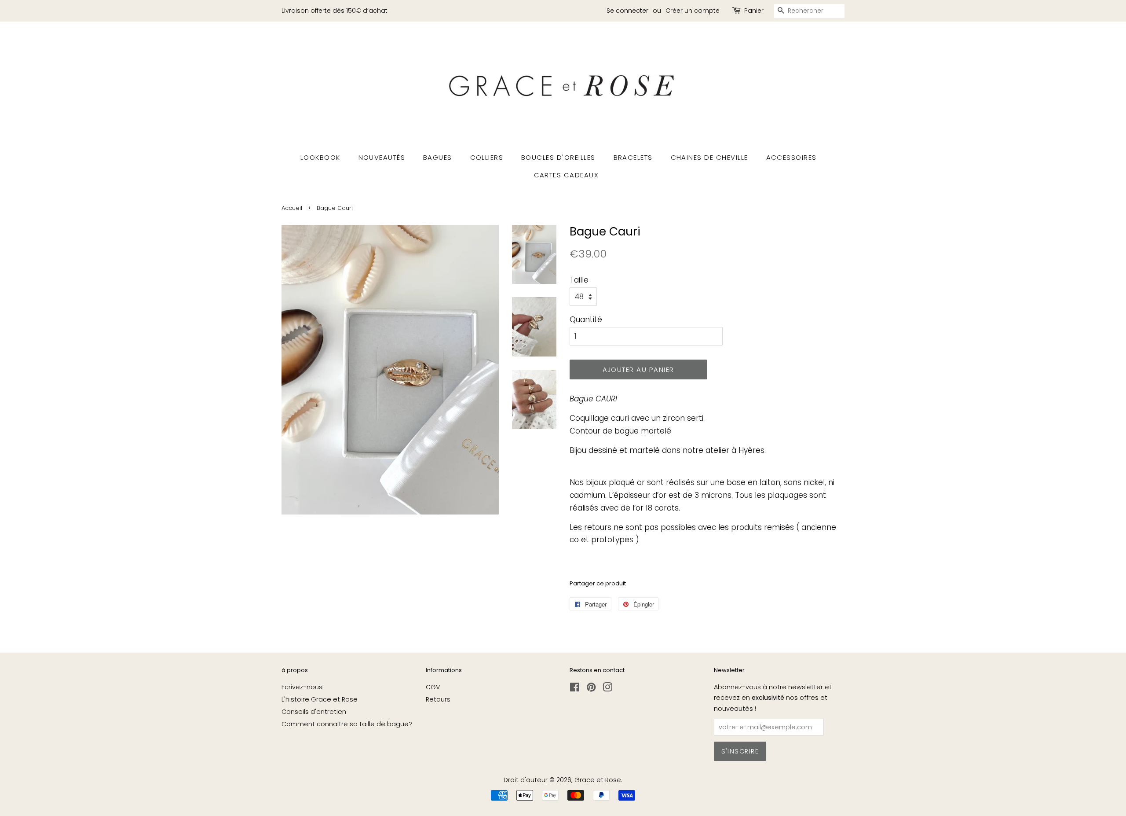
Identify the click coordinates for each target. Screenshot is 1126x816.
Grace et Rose (597, 780)
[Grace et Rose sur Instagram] (607, 688)
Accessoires (791, 157)
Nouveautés (382, 157)
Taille (579, 280)
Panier (754, 10)
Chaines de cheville (710, 157)
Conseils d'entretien (314, 711)
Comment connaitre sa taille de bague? (347, 724)
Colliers (487, 157)
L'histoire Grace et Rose (320, 699)
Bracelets (633, 157)
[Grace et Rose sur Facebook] (575, 688)
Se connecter (627, 10)
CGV (433, 687)
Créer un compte (692, 10)
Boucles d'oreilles (558, 157)
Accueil (292, 208)
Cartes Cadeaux (566, 175)
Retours (438, 699)
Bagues (437, 157)
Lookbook (320, 157)
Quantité (586, 319)
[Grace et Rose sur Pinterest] (591, 688)
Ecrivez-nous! (303, 687)
